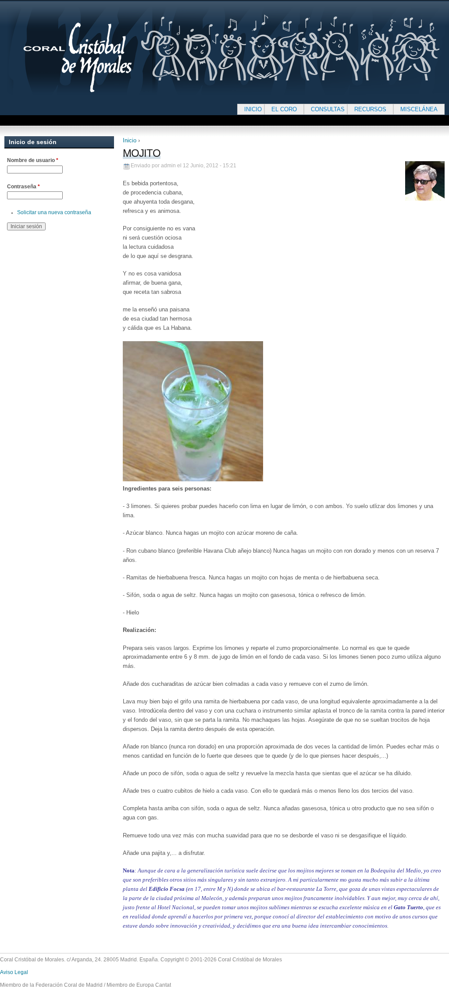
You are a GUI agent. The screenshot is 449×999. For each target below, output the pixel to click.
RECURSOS (370, 109)
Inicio (129, 140)
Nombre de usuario (32, 160)
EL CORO (284, 109)
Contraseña (23, 186)
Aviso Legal (14, 972)
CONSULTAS (328, 109)
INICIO (253, 109)
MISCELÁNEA (419, 109)
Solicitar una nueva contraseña (54, 212)
